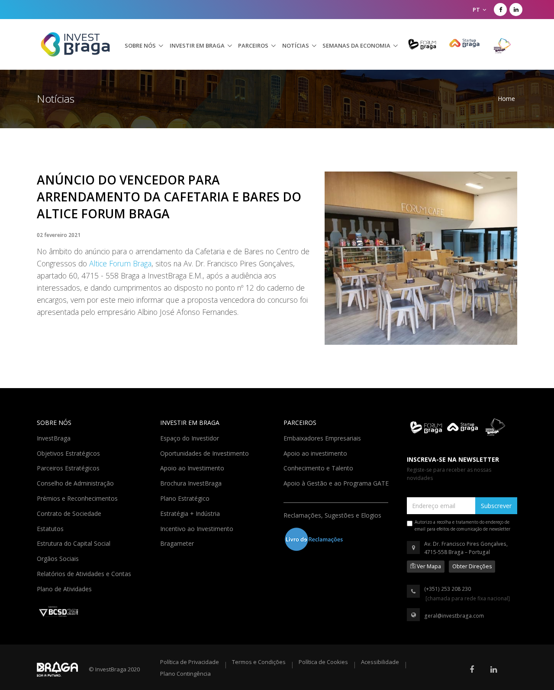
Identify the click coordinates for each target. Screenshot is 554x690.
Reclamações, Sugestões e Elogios (333, 514)
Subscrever (496, 506)
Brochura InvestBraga (191, 482)
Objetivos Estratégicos (69, 452)
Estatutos (51, 528)
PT (477, 9)
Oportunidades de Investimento (205, 452)
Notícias (295, 45)
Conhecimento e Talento (319, 467)
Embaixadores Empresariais (323, 437)
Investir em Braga (197, 45)
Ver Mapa (428, 566)
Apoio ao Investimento (193, 467)
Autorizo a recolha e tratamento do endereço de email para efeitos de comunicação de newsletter (462, 525)
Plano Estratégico (185, 497)
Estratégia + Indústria (191, 513)
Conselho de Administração (76, 482)
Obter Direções (472, 566)
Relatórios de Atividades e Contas (85, 573)
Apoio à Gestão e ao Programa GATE (336, 482)
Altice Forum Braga (120, 263)
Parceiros (253, 45)
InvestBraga (54, 437)
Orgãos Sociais (59, 558)
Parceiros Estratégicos (69, 467)
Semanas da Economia (356, 45)
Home (506, 98)
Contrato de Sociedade (70, 513)
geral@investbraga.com (454, 615)
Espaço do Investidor (190, 437)
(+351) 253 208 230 (447, 589)
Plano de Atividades (65, 588)
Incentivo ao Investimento (197, 528)
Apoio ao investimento (316, 452)
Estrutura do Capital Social (74, 543)
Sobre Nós (140, 45)
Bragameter (178, 543)
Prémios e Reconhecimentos (78, 497)
